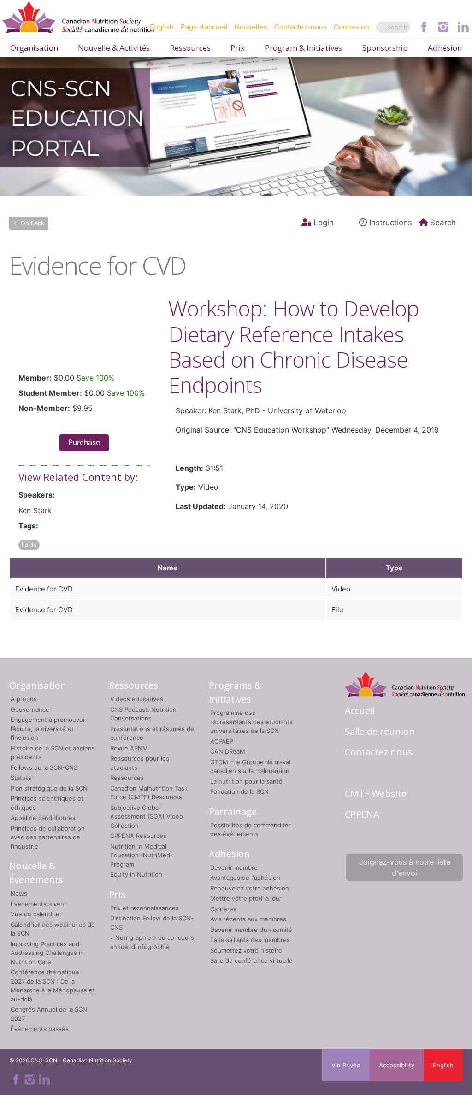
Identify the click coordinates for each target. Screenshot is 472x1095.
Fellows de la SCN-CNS (44, 767)
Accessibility (396, 1065)
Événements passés (40, 1028)
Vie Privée (345, 1065)
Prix (237, 47)
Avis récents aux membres (248, 919)
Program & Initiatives (303, 47)
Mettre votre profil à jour (246, 898)
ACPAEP (221, 741)
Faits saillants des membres (250, 939)
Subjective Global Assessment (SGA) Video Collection (146, 816)
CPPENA (362, 814)
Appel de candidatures (43, 817)
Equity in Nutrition (136, 874)
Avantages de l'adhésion (245, 877)
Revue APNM (129, 748)
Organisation (34, 47)
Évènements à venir (39, 904)
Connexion (351, 27)
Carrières (223, 909)
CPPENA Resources (138, 835)
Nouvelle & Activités (114, 47)
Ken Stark (35, 510)
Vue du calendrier (36, 914)
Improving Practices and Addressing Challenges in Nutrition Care (47, 953)
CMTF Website (376, 793)
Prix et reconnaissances (144, 908)
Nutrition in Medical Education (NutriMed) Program (141, 855)
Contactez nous (379, 752)
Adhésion (445, 47)
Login (323, 222)
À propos (24, 699)
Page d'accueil (204, 27)
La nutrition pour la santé (246, 781)
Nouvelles (251, 27)
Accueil (360, 710)
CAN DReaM (227, 751)
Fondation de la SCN (239, 791)
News (19, 893)
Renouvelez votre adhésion (249, 888)
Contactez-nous (300, 27)
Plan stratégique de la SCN (49, 788)
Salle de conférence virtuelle (251, 960)
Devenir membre (234, 867)
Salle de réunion (380, 731)
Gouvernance (30, 709)
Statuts (21, 777)
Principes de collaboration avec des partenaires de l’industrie (48, 837)
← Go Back (28, 223)
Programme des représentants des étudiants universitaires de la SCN (251, 721)
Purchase (84, 442)
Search (443, 222)
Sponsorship (385, 47)
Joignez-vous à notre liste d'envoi (404, 867)
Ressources (190, 47)
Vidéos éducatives (136, 699)
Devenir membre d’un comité (251, 929)
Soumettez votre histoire (246, 950)
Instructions (390, 222)
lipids (29, 544)
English (162, 27)
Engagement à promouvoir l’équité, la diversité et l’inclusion (49, 728)
